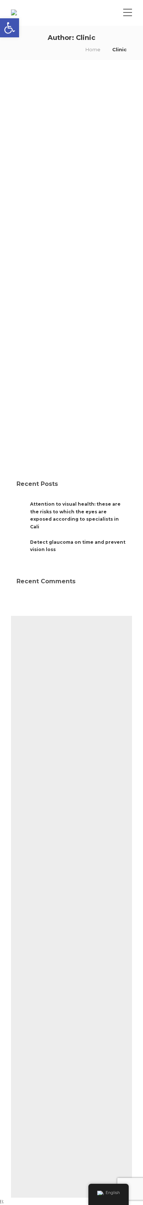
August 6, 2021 (69, 206)
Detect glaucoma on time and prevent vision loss (77, 545)
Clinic (41, 206)
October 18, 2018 (71, 385)
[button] (9, 27)
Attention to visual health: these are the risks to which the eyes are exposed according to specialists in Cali (75, 515)
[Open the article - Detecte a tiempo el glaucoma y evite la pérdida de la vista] (70, 314)
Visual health (53, 261)
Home (92, 49)
